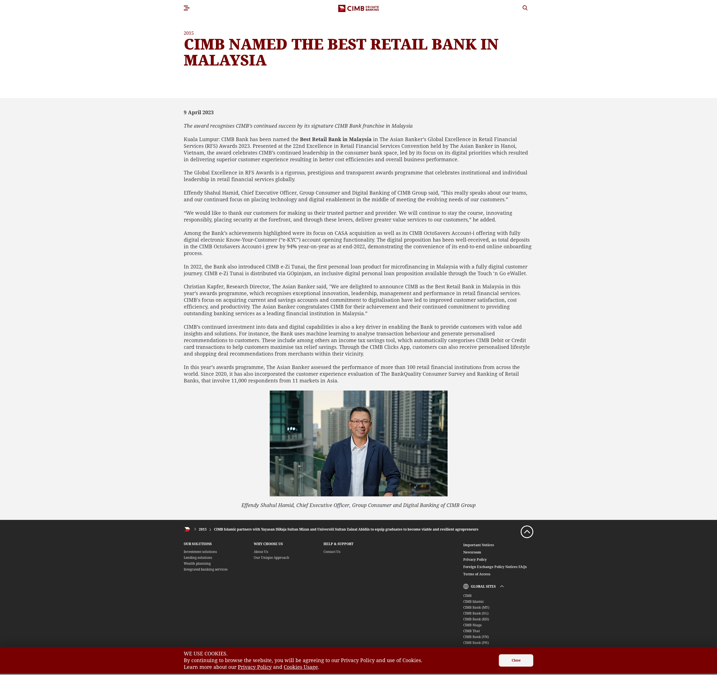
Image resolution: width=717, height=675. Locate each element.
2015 (203, 529)
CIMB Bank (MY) (476, 607)
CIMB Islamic (473, 601)
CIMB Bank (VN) (476, 636)
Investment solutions (200, 551)
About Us (261, 551)
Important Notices (478, 545)
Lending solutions (198, 557)
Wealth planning (197, 563)
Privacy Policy (475, 559)
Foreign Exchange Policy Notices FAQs (495, 566)
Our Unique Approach (271, 557)
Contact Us (331, 551)
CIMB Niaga (472, 625)
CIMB (467, 595)
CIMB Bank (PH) (476, 642)
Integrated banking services (205, 569)
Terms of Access (476, 574)
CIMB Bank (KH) (476, 619)
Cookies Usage (301, 667)
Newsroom (472, 552)
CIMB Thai (471, 631)
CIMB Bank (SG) (475, 613)
